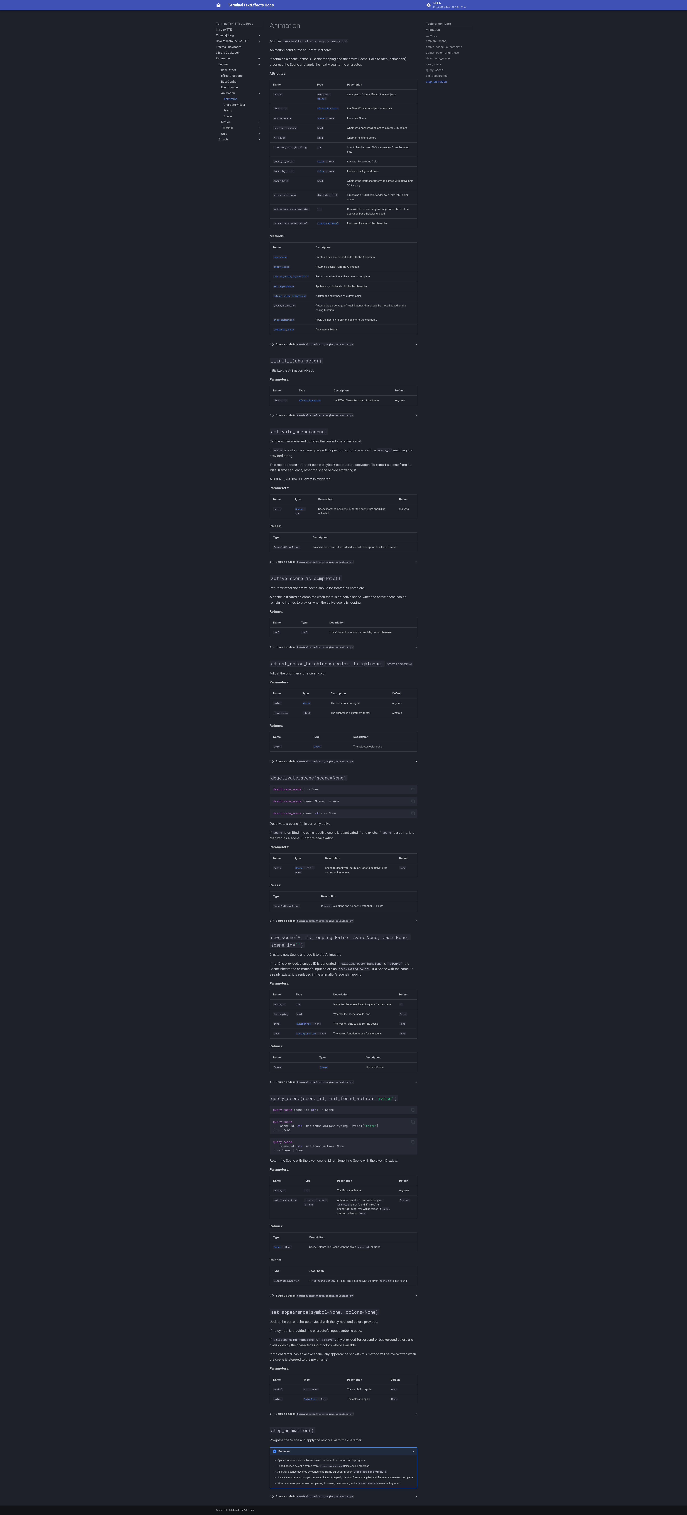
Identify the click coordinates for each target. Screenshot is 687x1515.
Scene (321, 98)
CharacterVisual (327, 223)
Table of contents (438, 23)
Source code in (314, 344)
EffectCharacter (328, 108)
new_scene (280, 257)
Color (321, 161)
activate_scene (284, 329)
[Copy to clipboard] (413, 789)
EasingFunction (306, 1033)
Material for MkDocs (241, 1510)
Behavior (284, 1451)
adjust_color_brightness (290, 296)
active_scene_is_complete (291, 276)
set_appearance (284, 286)
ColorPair (310, 1399)
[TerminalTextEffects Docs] (218, 5)
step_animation (284, 319)
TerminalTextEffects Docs (234, 23)
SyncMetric (303, 1023)
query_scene (281, 266)
